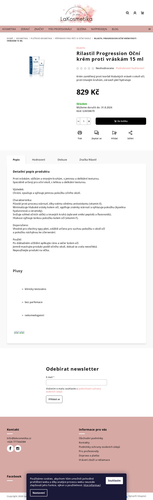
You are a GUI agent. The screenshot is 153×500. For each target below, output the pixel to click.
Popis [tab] (16, 159)
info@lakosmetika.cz (19, 438)
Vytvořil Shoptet (137, 496)
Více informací (92, 485)
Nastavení (39, 492)
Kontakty (84, 442)
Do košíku (122, 121)
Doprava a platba (89, 455)
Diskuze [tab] (62, 159)
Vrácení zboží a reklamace (94, 460)
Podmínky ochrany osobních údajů (99, 447)
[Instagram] (17, 448)
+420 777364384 (16, 441)
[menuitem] (9, 29)
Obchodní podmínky (91, 438)
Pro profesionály (89, 451)
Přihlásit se (54, 399)
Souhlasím (114, 480)
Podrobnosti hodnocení (130, 68)
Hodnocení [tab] (38, 159)
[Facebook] (10, 448)
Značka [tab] (87, 159)
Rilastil (80, 48)
